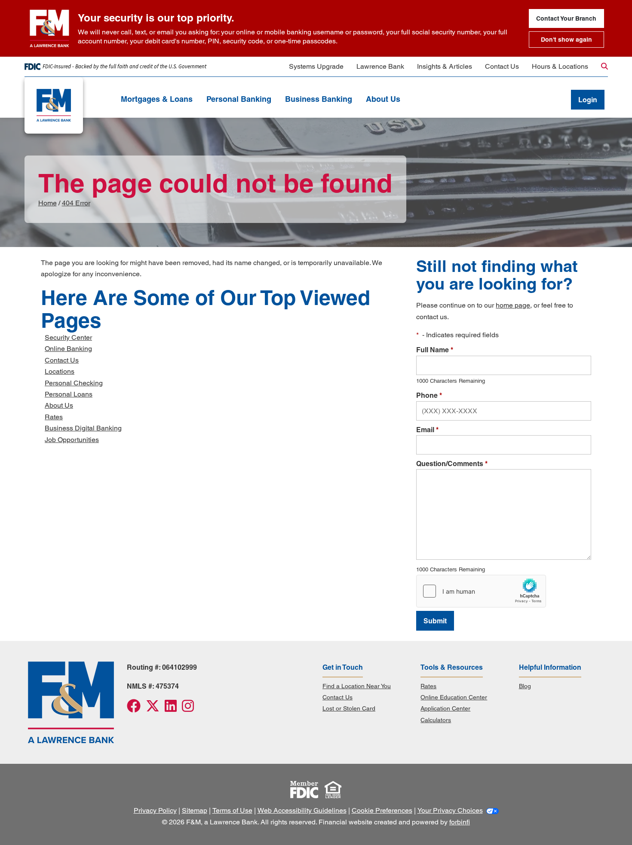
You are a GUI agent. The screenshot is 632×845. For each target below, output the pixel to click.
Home (47, 203)
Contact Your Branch (566, 18)
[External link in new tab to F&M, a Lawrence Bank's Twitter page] (155, 709)
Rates (54, 417)
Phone (429, 395)
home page (513, 305)
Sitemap (194, 810)
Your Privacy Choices (450, 810)
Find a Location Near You (356, 686)
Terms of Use (232, 810)
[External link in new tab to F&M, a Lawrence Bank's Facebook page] (136, 709)
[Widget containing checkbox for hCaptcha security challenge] (481, 591)
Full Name (434, 349)
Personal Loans (68, 394)
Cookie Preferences (382, 810)
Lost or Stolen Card (348, 708)
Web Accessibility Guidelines (302, 810)
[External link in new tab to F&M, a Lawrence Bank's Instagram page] (189, 709)
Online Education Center (453, 697)
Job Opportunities (72, 440)
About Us (59, 405)
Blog (525, 686)
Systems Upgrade (316, 66)
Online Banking (68, 349)
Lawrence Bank (380, 66)
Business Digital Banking (83, 428)
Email (427, 429)
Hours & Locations (560, 66)
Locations (59, 371)
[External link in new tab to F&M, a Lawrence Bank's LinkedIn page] (173, 709)
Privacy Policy (155, 810)
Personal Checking (74, 383)
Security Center (68, 337)
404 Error (76, 203)
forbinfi (459, 822)
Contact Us (502, 66)
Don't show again (566, 39)
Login (587, 99)
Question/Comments (452, 463)
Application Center (445, 708)
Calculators (435, 720)
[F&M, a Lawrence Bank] (67, 105)
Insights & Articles (444, 66)
